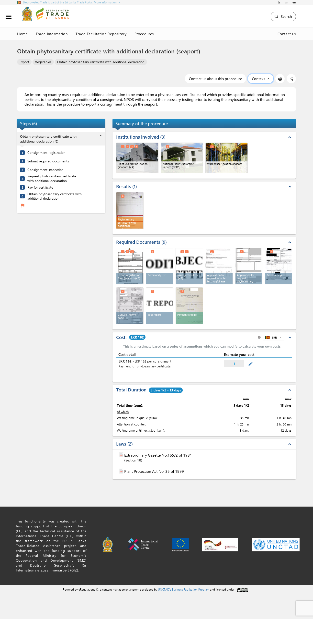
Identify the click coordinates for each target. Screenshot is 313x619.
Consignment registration (46, 152)
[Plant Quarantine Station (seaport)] (137, 158)
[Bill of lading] (278, 266)
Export (24, 62)
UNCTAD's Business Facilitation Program (183, 589)
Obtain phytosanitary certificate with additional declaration (101, 62)
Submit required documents (48, 161)
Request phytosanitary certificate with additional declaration (51, 178)
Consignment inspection (45, 170)
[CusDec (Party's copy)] (130, 305)
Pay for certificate (40, 187)
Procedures (144, 33)
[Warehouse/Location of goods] (226, 158)
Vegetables (43, 62)
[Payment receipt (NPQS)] (189, 305)
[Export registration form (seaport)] (130, 265)
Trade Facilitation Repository (101, 33)
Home (22, 33)
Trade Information (52, 33)
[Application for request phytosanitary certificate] (249, 265)
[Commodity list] (159, 266)
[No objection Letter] (189, 266)
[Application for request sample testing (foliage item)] (219, 265)
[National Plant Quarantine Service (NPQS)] (182, 158)
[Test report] (159, 305)
